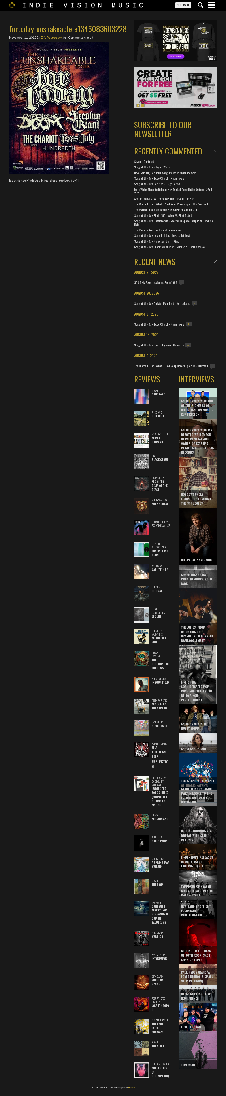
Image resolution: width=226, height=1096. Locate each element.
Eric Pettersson (52, 37)
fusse (131, 1087)
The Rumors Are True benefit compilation (157, 230)
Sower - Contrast (144, 161)
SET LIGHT (183, 5)
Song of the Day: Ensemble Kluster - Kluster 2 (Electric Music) (169, 246)
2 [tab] (143, 105)
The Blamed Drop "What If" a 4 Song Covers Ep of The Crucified (171, 204)
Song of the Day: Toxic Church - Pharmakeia (159, 178)
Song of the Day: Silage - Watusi (152, 167)
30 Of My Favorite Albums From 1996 (155, 282)
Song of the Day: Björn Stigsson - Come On (159, 345)
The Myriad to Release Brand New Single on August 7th (165, 209)
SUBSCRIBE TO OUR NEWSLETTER (163, 129)
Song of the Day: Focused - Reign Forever (157, 183)
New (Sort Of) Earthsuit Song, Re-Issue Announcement (165, 172)
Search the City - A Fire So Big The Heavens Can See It (165, 198)
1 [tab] (138, 105)
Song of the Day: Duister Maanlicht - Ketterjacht (162, 303)
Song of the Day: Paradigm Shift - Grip (156, 241)
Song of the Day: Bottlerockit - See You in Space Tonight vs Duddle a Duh (173, 222)
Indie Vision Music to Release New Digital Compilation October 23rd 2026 (173, 191)
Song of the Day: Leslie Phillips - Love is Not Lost (162, 235)
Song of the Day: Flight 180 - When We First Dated (163, 215)
